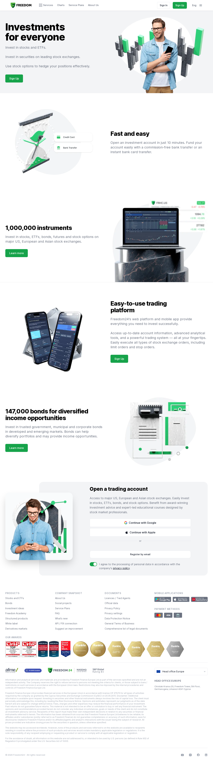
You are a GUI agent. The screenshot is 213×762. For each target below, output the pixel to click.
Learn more (16, 253)
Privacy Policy (112, 608)
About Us (60, 598)
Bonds (8, 603)
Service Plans (62, 608)
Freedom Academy (15, 613)
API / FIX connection (66, 623)
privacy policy (121, 568)
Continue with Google (142, 522)
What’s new (61, 618)
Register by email (140, 554)
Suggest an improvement (69, 628)
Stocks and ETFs (14, 598)
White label (11, 623)
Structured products (16, 618)
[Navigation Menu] (200, 5)
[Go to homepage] (21, 5)
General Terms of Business (119, 623)
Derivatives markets (16, 628)
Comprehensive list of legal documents (126, 628)
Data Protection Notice (117, 618)
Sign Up (179, 5)
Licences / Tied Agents (117, 598)
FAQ (57, 613)
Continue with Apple (142, 532)
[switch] (93, 564)
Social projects (63, 603)
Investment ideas (14, 608)
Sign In (163, 5)
